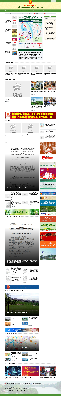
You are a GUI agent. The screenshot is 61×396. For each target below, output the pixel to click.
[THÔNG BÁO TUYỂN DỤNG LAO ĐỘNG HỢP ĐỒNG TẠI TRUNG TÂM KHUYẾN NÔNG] (14, 48)
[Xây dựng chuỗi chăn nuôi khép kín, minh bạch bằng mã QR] (50, 68)
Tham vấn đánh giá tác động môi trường (39, 13)
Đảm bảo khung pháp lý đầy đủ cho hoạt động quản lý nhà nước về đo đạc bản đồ (19, 347)
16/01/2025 (33, 110)
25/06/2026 (13, 206)
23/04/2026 (46, 139)
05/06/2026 (46, 133)
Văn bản (22, 10)
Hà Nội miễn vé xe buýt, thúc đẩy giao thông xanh (28, 134)
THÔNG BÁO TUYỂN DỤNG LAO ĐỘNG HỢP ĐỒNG (8, 43)
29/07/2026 (13, 199)
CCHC (26, 10)
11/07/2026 (7, 101)
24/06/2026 (30, 196)
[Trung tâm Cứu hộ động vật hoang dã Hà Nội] (14, 17)
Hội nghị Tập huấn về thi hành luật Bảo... (8, 52)
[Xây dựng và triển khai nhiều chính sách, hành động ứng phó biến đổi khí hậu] (25, 323)
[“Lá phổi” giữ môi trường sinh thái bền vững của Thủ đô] (13, 127)
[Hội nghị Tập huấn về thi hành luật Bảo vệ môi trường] (14, 53)
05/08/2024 (30, 325)
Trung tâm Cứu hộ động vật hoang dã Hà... (7, 17)
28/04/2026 (9, 264)
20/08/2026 (46, 18)
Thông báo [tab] (50, 16)
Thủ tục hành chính (31, 10)
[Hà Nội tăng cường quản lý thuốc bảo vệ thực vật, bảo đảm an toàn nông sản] (11, 68)
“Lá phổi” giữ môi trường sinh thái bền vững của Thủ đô (12, 134)
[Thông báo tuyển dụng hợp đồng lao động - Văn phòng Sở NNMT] (14, 22)
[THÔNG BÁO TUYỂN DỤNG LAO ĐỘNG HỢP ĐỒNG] (14, 44)
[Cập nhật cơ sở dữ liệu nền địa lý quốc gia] (7, 359)
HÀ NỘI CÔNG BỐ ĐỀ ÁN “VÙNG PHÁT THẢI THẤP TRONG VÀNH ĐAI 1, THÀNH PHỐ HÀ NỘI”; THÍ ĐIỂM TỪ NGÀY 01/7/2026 (30, 54)
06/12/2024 (13, 356)
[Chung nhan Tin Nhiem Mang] (36, 383)
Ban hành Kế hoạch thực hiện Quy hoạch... (8, 30)
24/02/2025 (46, 93)
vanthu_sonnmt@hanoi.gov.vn (11, 387)
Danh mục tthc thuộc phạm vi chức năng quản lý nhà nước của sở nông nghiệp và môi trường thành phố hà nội (37, 92)
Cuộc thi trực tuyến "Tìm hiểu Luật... (8, 34)
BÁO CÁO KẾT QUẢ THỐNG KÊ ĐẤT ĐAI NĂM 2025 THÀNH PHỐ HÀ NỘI (17, 187)
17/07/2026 (30, 204)
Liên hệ (49, 10)
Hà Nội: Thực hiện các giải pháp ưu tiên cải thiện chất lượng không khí (17, 312)
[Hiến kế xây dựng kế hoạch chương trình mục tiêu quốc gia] (24, 68)
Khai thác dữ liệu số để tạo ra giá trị (26, 377)
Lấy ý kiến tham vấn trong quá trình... (7, 26)
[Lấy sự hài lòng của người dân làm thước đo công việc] (50, 100)
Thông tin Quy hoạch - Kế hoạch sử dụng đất (26, 13)
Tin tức (13, 10)
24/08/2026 (7, 135)
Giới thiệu (8, 10)
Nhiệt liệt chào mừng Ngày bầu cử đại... (7, 39)
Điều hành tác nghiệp (43, 10)
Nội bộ (37, 10)
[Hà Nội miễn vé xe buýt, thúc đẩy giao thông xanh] (30, 127)
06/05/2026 (33, 94)
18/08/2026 (24, 135)
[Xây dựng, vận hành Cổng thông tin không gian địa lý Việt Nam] (25, 359)
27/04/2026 (9, 189)
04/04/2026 (30, 273)
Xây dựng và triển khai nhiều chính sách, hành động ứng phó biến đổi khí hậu (33, 323)
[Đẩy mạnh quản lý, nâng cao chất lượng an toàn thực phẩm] (37, 68)
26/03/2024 (13, 360)
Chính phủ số (16, 13)
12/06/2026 (46, 29)
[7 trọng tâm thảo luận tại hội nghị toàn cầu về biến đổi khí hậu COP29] (25, 318)
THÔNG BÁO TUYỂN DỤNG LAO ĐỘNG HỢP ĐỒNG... (8, 48)
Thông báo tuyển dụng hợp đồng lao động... (8, 21)
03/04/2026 (13, 282)
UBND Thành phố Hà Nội (49, 13)
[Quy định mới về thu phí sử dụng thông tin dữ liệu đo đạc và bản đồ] (25, 354)
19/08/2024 (13, 326)
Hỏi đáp (17, 10)
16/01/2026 (13, 274)
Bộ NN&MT (11, 13)
